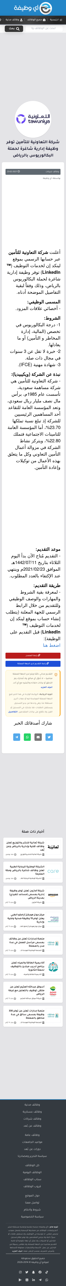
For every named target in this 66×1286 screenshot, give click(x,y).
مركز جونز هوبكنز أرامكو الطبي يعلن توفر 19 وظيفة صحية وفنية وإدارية (26, 918)
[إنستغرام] (20, 1272)
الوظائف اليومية (32, 1172)
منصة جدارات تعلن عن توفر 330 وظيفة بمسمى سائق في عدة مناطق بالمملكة (26, 1014)
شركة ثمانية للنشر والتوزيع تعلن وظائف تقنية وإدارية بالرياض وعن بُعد (25, 846)
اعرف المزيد (46, 687)
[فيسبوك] (39, 1272)
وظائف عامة (32, 1135)
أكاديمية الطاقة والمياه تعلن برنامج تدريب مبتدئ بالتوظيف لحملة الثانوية (27, 966)
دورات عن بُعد (32, 1149)
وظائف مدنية (32, 1105)
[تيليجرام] (39, 1280)
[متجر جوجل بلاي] (20, 1280)
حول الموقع (32, 1196)
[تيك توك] (46, 1272)
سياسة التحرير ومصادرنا (32, 1156)
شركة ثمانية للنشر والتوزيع (31, 855)
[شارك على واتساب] (27, 737)
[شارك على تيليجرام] (16, 737)
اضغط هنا (51, 645)
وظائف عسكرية (32, 1112)
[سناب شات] (33, 1272)
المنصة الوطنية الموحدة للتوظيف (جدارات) (30, 951)
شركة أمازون (37, 903)
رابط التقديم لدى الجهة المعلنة (32, 664)
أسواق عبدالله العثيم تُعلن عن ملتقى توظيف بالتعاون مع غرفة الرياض (26, 990)
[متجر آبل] (26, 1280)
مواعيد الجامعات (32, 1142)
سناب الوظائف (32, 1179)
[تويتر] (26, 1272)
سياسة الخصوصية (32, 1217)
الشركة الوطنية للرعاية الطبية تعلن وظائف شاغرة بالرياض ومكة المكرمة (25, 870)
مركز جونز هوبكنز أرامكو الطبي (30, 927)
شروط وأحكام (32, 1210)
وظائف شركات (52, 172)
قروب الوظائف (32, 1186)
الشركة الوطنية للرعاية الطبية (30, 879)
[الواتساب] (46, 1280)
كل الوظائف (32, 1165)
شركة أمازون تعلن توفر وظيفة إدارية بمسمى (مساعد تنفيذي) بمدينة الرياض (26, 894)
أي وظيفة (36, 1262)
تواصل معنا (32, 1203)
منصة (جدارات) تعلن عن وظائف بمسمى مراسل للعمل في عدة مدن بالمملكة (26, 942)
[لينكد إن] (33, 1280)
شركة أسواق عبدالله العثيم (31, 999)
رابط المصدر (32, 656)
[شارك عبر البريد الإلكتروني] (38, 737)
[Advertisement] (33, 66)
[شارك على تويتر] (49, 737)
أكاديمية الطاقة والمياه (33, 975)
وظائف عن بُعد (32, 1126)
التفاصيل (13, 712)
